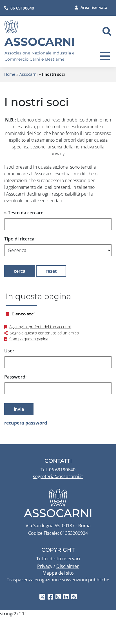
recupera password (25, 423)
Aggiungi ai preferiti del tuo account (40, 326)
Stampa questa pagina (28, 338)
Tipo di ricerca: (19, 239)
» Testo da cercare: (24, 213)
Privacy (44, 566)
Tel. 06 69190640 (58, 470)
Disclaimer (67, 566)
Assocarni (40, 42)
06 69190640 (22, 8)
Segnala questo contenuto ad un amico (44, 333)
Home (9, 74)
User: (9, 351)
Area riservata (94, 7)
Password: (15, 377)
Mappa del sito (58, 573)
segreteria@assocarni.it (58, 476)
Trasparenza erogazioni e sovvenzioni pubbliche (58, 580)
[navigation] (104, 56)
